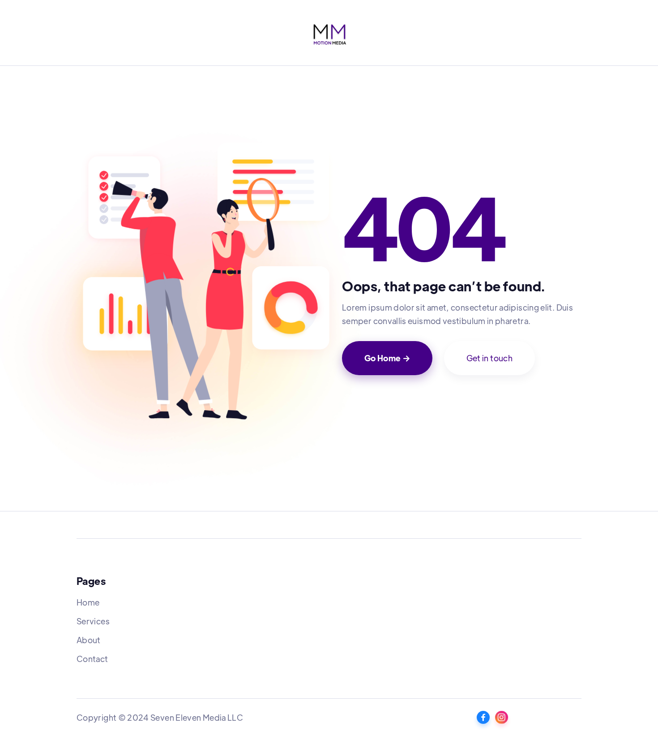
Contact (92, 658)
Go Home (387, 358)
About (89, 640)
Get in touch (489, 358)
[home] (329, 33)
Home (88, 602)
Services (93, 621)
